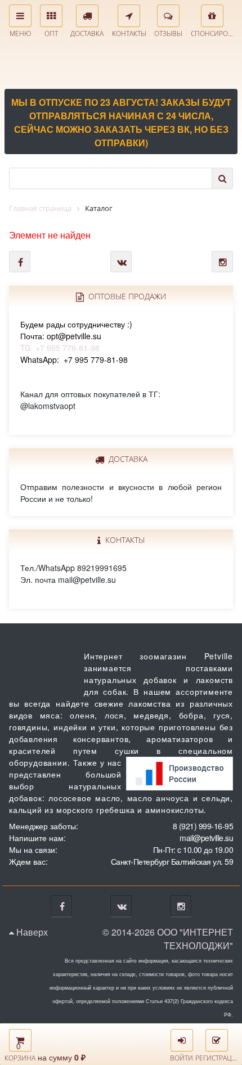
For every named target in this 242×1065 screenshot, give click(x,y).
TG (76, 335)
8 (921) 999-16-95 (203, 826)
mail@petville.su (206, 837)
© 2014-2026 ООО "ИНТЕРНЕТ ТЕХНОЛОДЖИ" (167, 938)
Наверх (31, 931)
